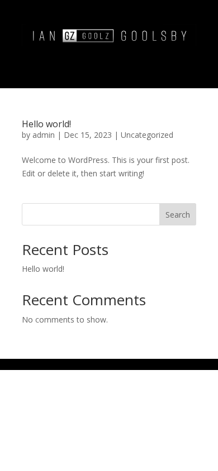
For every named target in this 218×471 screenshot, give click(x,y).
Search (177, 214)
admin (43, 134)
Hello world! (46, 124)
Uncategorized (147, 134)
